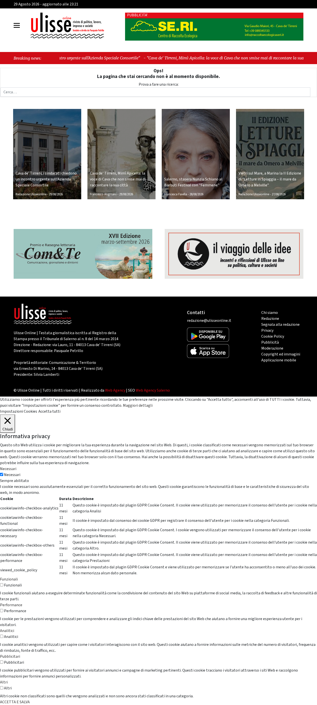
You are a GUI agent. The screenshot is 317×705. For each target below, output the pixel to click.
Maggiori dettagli (138, 405)
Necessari (12, 475)
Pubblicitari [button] (10, 656)
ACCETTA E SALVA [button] (15, 702)
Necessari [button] (8, 469)
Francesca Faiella (175, 194)
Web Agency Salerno (153, 390)
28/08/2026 (196, 194)
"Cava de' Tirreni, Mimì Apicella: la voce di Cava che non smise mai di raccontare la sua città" (195, 57)
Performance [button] (11, 605)
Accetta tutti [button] (49, 411)
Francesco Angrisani (103, 194)
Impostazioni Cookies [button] (18, 411)
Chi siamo (269, 312)
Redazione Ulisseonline (31, 194)
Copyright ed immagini (280, 354)
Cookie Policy (272, 336)
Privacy (267, 330)
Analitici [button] (7, 630)
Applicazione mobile (278, 360)
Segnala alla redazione (280, 324)
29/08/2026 (56, 194)
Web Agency (115, 390)
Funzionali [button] (9, 579)
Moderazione (272, 348)
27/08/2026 (279, 194)
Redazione (270, 318)
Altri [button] (4, 682)
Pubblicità (270, 342)
